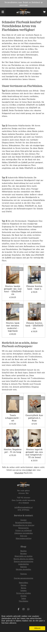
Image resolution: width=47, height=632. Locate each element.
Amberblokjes (23, 564)
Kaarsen (23, 567)
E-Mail (29, 470)
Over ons (23, 536)
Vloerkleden (23, 601)
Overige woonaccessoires (23, 578)
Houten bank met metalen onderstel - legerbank (12, 327)
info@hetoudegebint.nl (23, 507)
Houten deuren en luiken (23, 559)
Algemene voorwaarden (23, 533)
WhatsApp (18, 473)
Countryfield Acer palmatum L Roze (34, 418)
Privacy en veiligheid (23, 530)
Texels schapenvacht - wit (12, 418)
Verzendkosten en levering (23, 525)
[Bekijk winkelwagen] (44, 12)
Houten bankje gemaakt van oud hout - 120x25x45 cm (12, 290)
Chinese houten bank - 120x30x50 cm (34, 325)
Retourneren (23, 528)
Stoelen (24, 596)
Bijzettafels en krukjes (23, 556)
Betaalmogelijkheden (23, 523)
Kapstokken (23, 583)
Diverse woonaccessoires (23, 561)
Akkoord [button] (37, 628)
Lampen (23, 590)
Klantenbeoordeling (23, 538)
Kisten (23, 588)
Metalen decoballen (23, 569)
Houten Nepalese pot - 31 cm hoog (13, 450)
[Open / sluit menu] (3, 12)
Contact (24, 520)
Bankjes (23, 551)
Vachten (23, 574)
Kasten (23, 585)
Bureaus (23, 553)
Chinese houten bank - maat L (34, 287)
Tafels (23, 598)
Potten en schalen (23, 593)
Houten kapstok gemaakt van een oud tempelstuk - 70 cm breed (34, 453)
